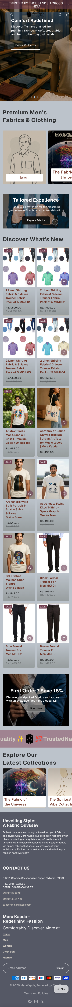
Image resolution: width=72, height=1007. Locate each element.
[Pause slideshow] (26, 97)
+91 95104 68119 (12, 893)
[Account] (60, 14)
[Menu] (4, 14)
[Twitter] (42, 1001)
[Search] (11, 14)
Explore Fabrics (36, 220)
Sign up (60, 968)
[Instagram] (36, 1001)
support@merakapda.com (17, 904)
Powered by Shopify (49, 985)
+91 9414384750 (12, 899)
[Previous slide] (4, 5)
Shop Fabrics (36, 64)
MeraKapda (27, 985)
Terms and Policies (36, 993)
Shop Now (36, 708)
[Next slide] (68, 5)
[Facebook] (30, 1001)
